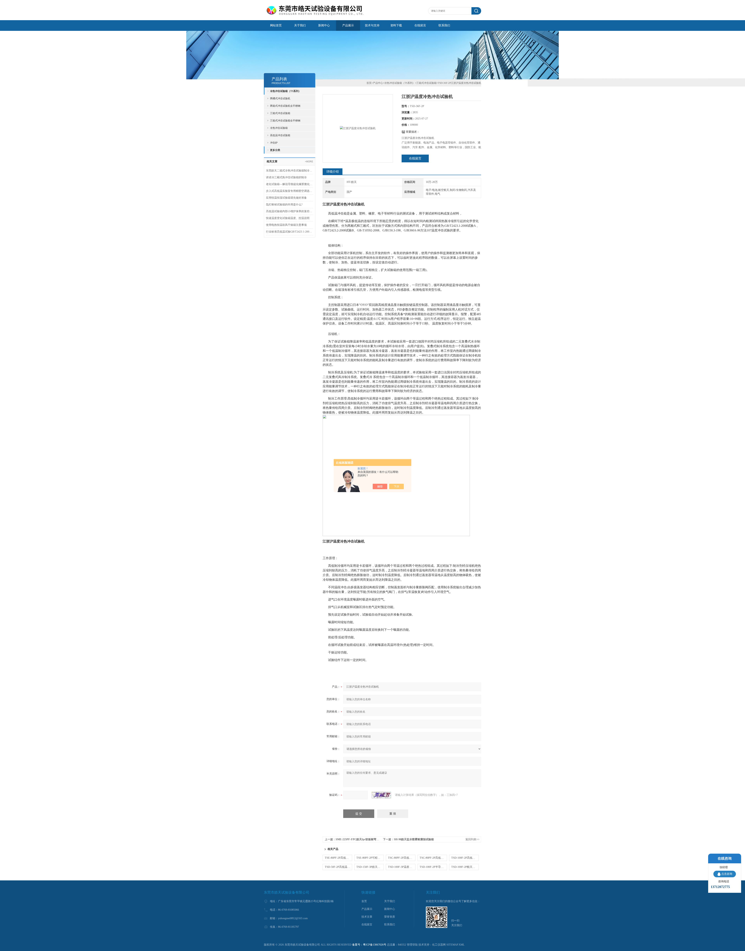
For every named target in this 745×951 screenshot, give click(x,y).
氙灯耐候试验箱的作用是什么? (284, 204)
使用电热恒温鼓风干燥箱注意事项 (286, 224)
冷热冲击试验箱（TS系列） (285, 91)
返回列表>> (472, 839)
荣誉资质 (389, 916)
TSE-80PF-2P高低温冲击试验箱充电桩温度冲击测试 (338, 857)
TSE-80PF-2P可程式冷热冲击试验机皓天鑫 (370, 857)
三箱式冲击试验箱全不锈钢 (285, 120)
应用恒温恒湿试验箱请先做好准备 (286, 197)
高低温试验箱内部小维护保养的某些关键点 (289, 211)
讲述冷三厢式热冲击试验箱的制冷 (286, 177)
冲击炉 (274, 142)
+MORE (309, 161)
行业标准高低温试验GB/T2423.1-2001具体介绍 (289, 231)
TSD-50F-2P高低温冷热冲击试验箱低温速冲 (338, 866)
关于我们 (300, 25)
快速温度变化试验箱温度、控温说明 (287, 218)
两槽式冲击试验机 (280, 98)
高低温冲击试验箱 (280, 135)
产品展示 (348, 25)
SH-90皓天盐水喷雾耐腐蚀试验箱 (414, 839)
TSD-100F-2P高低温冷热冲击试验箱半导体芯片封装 (465, 857)
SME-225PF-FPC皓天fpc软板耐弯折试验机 (361, 839)
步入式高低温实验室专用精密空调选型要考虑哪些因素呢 (289, 191)
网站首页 (276, 25)
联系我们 (444, 25)
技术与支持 (372, 25)
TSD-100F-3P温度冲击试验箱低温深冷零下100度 (401, 866)
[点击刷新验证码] (381, 795)
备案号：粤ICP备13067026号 (369, 944)
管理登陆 (412, 944)
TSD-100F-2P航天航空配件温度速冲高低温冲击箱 (465, 866)
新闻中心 (324, 25)
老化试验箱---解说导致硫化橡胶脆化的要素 (289, 184)
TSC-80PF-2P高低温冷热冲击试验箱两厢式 (433, 857)
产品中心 (378, 82)
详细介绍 (332, 171)
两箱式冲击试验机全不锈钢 (285, 105)
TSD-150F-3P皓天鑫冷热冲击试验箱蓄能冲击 (370, 866)
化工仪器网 (439, 944)
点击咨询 (726, 873)
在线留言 (420, 25)
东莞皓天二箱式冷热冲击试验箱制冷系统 (289, 170)
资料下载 (396, 25)
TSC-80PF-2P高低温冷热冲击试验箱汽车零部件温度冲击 (401, 857)
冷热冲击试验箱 (279, 127)
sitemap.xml (455, 944)
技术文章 (366, 916)
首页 (369, 82)
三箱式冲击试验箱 (280, 113)
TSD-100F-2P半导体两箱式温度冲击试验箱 (433, 866)
